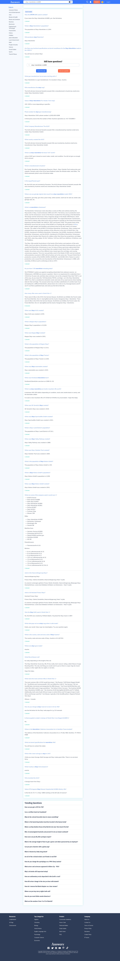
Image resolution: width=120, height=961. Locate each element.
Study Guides (62, 928)
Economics (37, 940)
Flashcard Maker (63, 925)
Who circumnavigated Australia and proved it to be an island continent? (46, 832)
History (11, 33)
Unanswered (12, 925)
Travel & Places (13, 54)
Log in (108, 2)
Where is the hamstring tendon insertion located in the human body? (45, 822)
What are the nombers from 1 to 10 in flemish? (38, 901)
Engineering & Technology (12, 27)
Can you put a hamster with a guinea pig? (37, 847)
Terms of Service (88, 925)
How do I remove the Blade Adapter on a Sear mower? (41, 886)
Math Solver (62, 931)
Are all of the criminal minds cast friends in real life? (41, 857)
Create (96, 2)
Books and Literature (14, 19)
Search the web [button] (41, 71)
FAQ (60, 934)
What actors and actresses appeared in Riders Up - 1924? (42, 866)
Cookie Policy (87, 934)
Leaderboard (12, 919)
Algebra (36, 919)
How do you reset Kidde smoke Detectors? (38, 896)
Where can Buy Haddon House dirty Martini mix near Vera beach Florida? (47, 827)
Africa (76, 224)
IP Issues (86, 937)
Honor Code (62, 922)
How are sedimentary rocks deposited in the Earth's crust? (42, 876)
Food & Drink (12, 30)
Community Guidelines (65, 919)
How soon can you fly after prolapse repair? (38, 837)
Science (11, 47)
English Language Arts (40, 931)
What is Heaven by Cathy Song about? (36, 852)
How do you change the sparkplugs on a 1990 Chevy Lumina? (43, 862)
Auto (10, 15)
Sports (10, 52)
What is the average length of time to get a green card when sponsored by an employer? (51, 842)
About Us (86, 919)
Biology (36, 925)
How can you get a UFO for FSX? (34, 807)
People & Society (13, 45)
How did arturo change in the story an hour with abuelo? (42, 881)
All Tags (11, 922)
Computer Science (39, 937)
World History (38, 928)
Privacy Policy (88, 928)
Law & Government (14, 40)
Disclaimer (87, 931)
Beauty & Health (13, 17)
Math (10, 42)
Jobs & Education (13, 37)
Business (11, 22)
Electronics (12, 24)
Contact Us (87, 922)
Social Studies (12, 49)
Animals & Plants (13, 10)
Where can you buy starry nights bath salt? (37, 891)
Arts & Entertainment (14, 12)
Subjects (11, 7)
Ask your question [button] (64, 71)
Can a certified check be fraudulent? (35, 812)
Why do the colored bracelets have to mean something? (41, 817)
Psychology (37, 934)
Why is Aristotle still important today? (36, 871)
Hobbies (11, 35)
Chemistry (37, 922)
